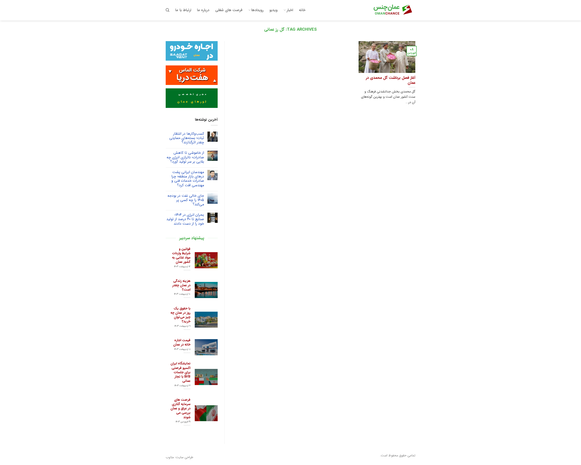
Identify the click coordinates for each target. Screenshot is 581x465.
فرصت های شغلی (228, 10)
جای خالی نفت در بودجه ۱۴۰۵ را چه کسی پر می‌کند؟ (185, 200)
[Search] (167, 10)
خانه (302, 10)
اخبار (290, 10)
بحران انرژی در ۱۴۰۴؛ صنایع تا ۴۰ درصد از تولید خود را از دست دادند (185, 219)
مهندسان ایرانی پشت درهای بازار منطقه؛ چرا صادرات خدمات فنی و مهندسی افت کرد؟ (187, 178)
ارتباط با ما (183, 10)
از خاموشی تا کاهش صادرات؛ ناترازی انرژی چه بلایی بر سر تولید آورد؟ (185, 157)
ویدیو (273, 10)
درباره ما (203, 10)
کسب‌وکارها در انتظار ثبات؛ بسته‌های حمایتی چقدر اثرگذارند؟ (186, 138)
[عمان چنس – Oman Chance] (392, 10)
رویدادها (257, 10)
